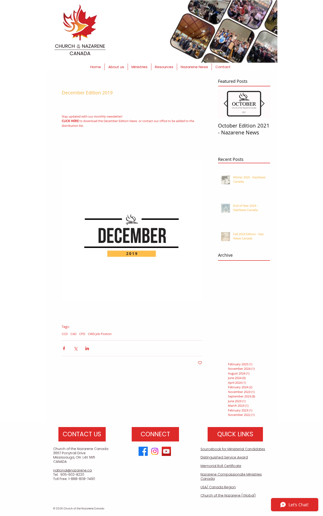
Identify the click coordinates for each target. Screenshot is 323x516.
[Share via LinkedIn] (87, 348)
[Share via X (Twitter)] (75, 348)
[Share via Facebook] (64, 348)
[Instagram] (154, 451)
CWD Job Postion (100, 334)
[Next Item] (262, 103)
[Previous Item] (225, 103)
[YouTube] (166, 451)
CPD (82, 334)
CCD (65, 334)
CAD (73, 334)
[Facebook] (143, 451)
